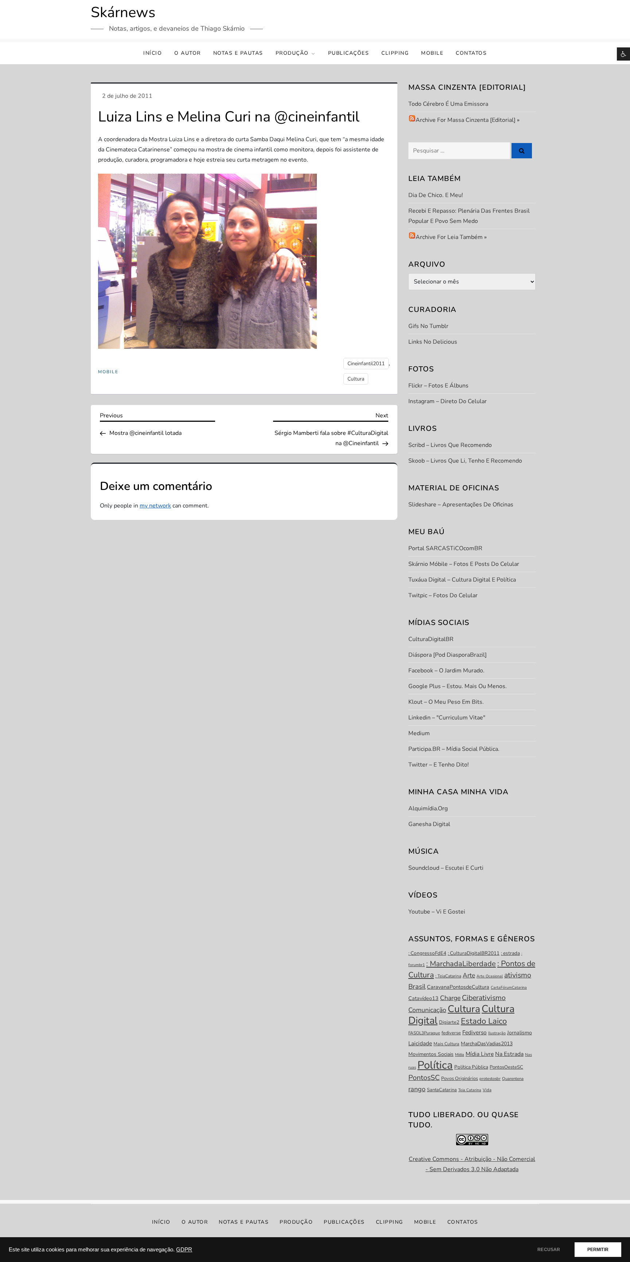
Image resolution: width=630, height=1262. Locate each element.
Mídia (459, 1054)
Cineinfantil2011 (366, 363)
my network (155, 506)
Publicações (348, 53)
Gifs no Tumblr (428, 326)
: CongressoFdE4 (427, 953)
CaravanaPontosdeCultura (458, 987)
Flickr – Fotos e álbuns (438, 386)
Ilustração (497, 1033)
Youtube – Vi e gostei (436, 912)
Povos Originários (459, 1078)
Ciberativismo (484, 998)
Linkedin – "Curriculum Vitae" (446, 718)
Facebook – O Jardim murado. (446, 671)
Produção (292, 53)
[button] (623, 54)
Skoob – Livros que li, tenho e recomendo (465, 461)
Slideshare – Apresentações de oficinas (460, 505)
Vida (487, 1090)
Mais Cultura (446, 1044)
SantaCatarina (442, 1090)
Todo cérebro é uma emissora (448, 104)
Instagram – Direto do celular (447, 401)
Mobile (432, 53)
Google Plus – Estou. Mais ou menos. (457, 686)
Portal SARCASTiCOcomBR (445, 548)
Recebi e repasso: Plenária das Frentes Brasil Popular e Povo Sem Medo (469, 216)
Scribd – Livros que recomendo (450, 445)
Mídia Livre (480, 1054)
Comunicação (427, 1010)
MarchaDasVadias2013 (487, 1043)
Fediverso (474, 1032)
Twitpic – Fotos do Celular (443, 595)
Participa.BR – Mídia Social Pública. (453, 749)
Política (435, 1065)
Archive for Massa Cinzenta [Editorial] (466, 120)
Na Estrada (509, 1054)
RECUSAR (548, 1249)
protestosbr (490, 1078)
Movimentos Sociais (431, 1054)
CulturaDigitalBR (431, 639)
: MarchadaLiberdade (461, 964)
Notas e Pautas (238, 53)
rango (416, 1089)
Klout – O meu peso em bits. (446, 702)
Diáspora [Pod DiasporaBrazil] (447, 655)
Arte (469, 975)
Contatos (471, 53)
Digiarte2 (449, 1022)
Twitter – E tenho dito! (438, 765)
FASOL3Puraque (424, 1033)
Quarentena (513, 1078)
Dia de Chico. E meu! (435, 195)
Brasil (416, 986)
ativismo (517, 975)
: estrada (510, 953)
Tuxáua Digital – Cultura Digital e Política (462, 580)
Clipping (395, 53)
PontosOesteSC (506, 1067)
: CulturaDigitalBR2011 (473, 953)
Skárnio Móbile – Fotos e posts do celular (463, 564)
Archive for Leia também (449, 237)
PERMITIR (597, 1249)
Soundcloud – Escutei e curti (445, 868)
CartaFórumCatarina (509, 987)
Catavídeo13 (423, 998)
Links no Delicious (432, 342)
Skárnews (123, 12)
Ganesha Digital (429, 824)
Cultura (355, 378)
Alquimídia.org (428, 808)
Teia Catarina (469, 1090)
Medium (419, 733)
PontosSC (424, 1077)
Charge (450, 997)
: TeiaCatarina (448, 976)
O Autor (187, 53)
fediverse (451, 1033)
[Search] (522, 150)
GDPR (184, 1250)
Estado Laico (484, 1021)
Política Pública (471, 1067)
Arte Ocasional (490, 976)
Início (152, 53)
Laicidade (420, 1043)
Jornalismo (519, 1032)
